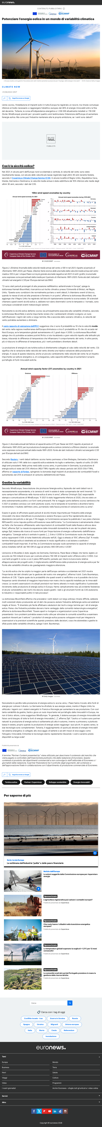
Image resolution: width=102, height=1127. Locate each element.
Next (4, 1073)
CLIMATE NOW (11, 87)
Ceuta (54, 1030)
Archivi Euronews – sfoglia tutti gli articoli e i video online (75, 1088)
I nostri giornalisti (9, 1088)
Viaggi (4, 1078)
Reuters (14, 459)
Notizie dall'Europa (52, 871)
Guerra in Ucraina (57, 1018)
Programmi (56, 1083)
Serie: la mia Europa (15, 860)
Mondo (55, 1062)
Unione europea (72, 1024)
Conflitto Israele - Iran (33, 1018)
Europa (5, 1062)
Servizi (5, 1096)
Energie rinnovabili (82, 782)
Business (5, 1067)
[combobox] (51, 1003)
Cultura (55, 1078)
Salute (55, 1073)
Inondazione (51, 1036)
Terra (54, 1067)
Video (4, 1083)
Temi (4, 1056)
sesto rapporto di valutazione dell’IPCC (21, 326)
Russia (75, 1018)
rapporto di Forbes (20, 471)
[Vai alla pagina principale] (8, 2)
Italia (30, 1030)
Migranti (54, 1024)
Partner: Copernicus (33, 782)
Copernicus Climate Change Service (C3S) (31, 178)
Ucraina (40, 1024)
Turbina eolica (11, 782)
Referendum (69, 1030)
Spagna (26, 1024)
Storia (41, 1030)
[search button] (69, 1003)
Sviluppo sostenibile (57, 782)
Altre (4, 1102)
